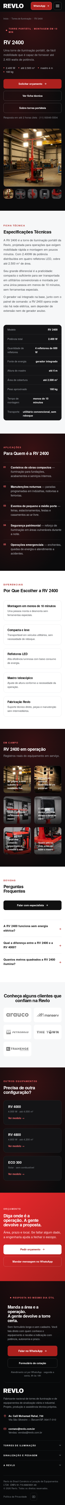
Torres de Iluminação (21, 18)
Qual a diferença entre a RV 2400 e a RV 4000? (28, 945)
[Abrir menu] (58, 6)
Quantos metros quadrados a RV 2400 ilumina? (29, 961)
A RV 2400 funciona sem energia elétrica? (25, 928)
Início (5, 18)
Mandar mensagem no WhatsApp (32, 1261)
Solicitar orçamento (30, 84)
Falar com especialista (30, 905)
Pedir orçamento (30, 1249)
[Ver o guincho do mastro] (32, 194)
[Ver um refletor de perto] (44, 194)
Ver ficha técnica (32, 96)
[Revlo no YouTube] (33, 1496)
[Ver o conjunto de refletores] (20, 194)
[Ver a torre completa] (8, 194)
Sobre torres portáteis (32, 108)
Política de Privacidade (15, 1496)
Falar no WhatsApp (30, 1351)
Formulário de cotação (32, 1363)
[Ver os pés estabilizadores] (57, 194)
